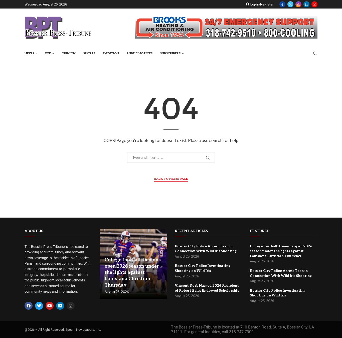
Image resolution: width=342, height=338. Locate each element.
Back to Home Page (171, 179)
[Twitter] (290, 4)
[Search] (314, 54)
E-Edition (111, 53)
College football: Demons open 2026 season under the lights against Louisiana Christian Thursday (133, 272)
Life (48, 53)
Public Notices (139, 53)
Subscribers (170, 53)
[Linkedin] (306, 4)
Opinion (69, 53)
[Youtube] (314, 4)
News (29, 53)
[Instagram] (298, 4)
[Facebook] (282, 4)
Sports (89, 53)
